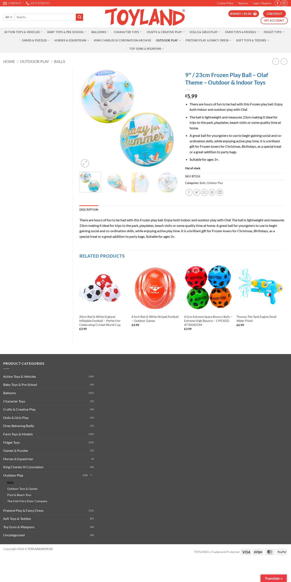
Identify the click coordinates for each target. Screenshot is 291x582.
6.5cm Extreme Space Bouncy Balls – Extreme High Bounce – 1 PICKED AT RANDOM (208, 320)
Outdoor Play (167, 40)
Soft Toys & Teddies (251, 40)
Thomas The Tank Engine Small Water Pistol (256, 318)
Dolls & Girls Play (204, 32)
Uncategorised (14, 535)
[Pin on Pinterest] (212, 192)
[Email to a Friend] (204, 192)
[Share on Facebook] (189, 192)
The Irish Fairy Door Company (27, 501)
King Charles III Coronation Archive (122, 40)
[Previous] (87, 119)
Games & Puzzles (34, 40)
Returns (243, 3)
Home (9, 61)
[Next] (171, 119)
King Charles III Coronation (23, 467)
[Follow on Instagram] (284, 3)
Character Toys (126, 32)
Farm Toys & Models (240, 32)
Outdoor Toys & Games (22, 488)
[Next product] (275, 61)
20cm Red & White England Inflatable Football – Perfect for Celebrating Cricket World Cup (100, 320)
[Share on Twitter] (196, 192)
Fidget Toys (273, 32)
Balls (59, 61)
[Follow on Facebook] (278, 3)
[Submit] (79, 17)
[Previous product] (284, 61)
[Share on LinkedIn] (219, 192)
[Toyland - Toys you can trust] (145, 17)
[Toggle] (91, 475)
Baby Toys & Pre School (65, 32)
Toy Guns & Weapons (145, 48)
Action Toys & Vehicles (22, 32)
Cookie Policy (225, 3)
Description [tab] (88, 209)
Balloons (98, 32)
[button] (262, 3)
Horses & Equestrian (70, 40)
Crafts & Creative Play (164, 32)
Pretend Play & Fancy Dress (207, 40)
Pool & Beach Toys (19, 495)
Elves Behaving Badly (18, 426)
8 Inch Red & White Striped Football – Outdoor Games (155, 318)
